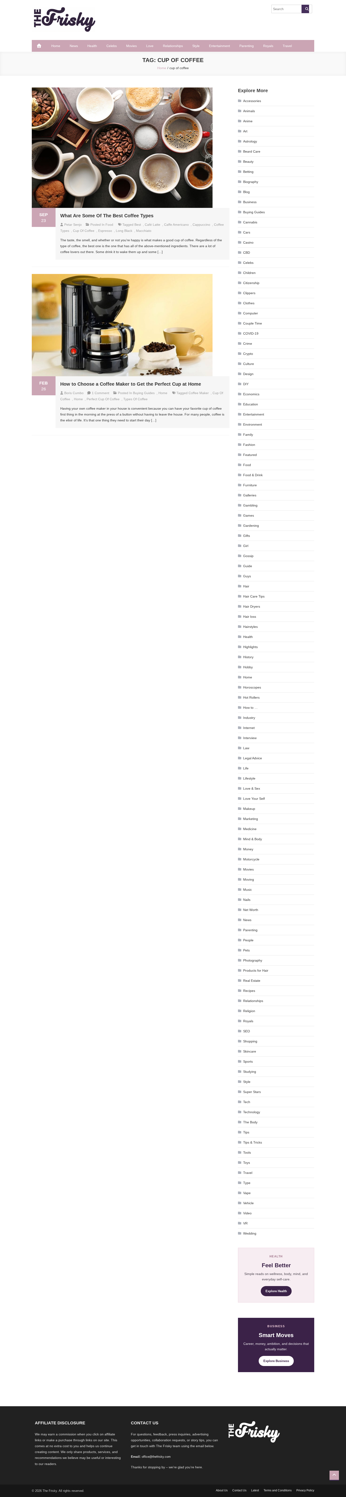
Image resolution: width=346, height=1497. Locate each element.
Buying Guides (144, 393)
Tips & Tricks (252, 1142)
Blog (246, 192)
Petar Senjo (73, 224)
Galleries (249, 495)
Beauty (248, 161)
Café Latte (152, 224)
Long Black (124, 231)
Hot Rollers (251, 697)
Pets (246, 950)
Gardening (251, 525)
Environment (252, 424)
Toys (246, 1162)
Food (109, 224)
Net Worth (250, 910)
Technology (251, 1112)
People (248, 940)
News (74, 46)
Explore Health (276, 1291)
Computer (250, 313)
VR (245, 1223)
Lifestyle (249, 778)
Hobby (248, 667)
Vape (247, 1193)
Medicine (250, 829)
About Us (222, 1490)
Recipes (249, 991)
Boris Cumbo (74, 393)
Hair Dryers (251, 606)
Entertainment (219, 46)
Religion (249, 1011)
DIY (246, 384)
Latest (255, 1490)
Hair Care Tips (254, 596)
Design (248, 374)
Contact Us (239, 1490)
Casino (248, 242)
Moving (248, 879)
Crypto (248, 354)
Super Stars (252, 1092)
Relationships (173, 46)
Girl (245, 546)
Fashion (249, 445)
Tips (246, 1132)
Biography (250, 182)
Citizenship (251, 283)
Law (246, 748)
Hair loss (249, 616)
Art (245, 131)
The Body (250, 1122)
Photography (252, 960)
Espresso (105, 231)
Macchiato (143, 231)
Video (247, 1213)
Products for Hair (255, 970)
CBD (246, 252)
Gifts (246, 536)
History (248, 657)
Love (149, 46)
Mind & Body (252, 839)
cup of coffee (83, 231)
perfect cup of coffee (103, 399)
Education (250, 404)
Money (248, 849)
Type (246, 1183)
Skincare (249, 1051)
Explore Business (276, 1361)
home (78, 399)
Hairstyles (250, 627)
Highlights (250, 647)
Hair (246, 586)
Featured (250, 455)
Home (55, 46)
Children (249, 273)
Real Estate (251, 980)
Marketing (250, 819)
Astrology (250, 141)
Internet (249, 728)
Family (248, 434)
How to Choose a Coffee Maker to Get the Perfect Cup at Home (130, 384)
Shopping (250, 1041)
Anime (248, 121)
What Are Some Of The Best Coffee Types (106, 215)
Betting (248, 172)
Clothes (248, 303)
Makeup (249, 809)
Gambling (250, 505)
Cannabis (250, 222)
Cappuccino (201, 224)
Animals (249, 111)
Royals (268, 46)
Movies (131, 46)
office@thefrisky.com (156, 1456)
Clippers (249, 293)
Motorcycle (251, 859)
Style (196, 46)
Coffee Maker (199, 393)
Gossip (248, 556)
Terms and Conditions (278, 1490)
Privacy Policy (305, 1490)
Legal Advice (252, 758)
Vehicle (248, 1203)
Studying (249, 1071)
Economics (251, 394)
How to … (250, 707)
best (137, 224)
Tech (246, 1102)
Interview (250, 738)
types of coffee (135, 399)
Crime (247, 343)
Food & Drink (253, 475)
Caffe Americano (176, 224)
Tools (247, 1152)
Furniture (250, 485)
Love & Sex (251, 788)
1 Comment (100, 393)
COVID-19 (250, 333)
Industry (249, 718)
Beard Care (251, 151)
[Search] (305, 9)
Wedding (249, 1233)
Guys (247, 576)
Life (246, 768)
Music (247, 889)
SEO (246, 1031)
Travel (287, 46)
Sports (248, 1061)
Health (92, 46)
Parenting (246, 46)
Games (248, 515)
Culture (248, 364)
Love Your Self (254, 798)
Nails (246, 900)
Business (250, 202)
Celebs (111, 46)
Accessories (252, 101)
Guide (247, 566)
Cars (246, 232)
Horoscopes (252, 687)
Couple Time (252, 323)
